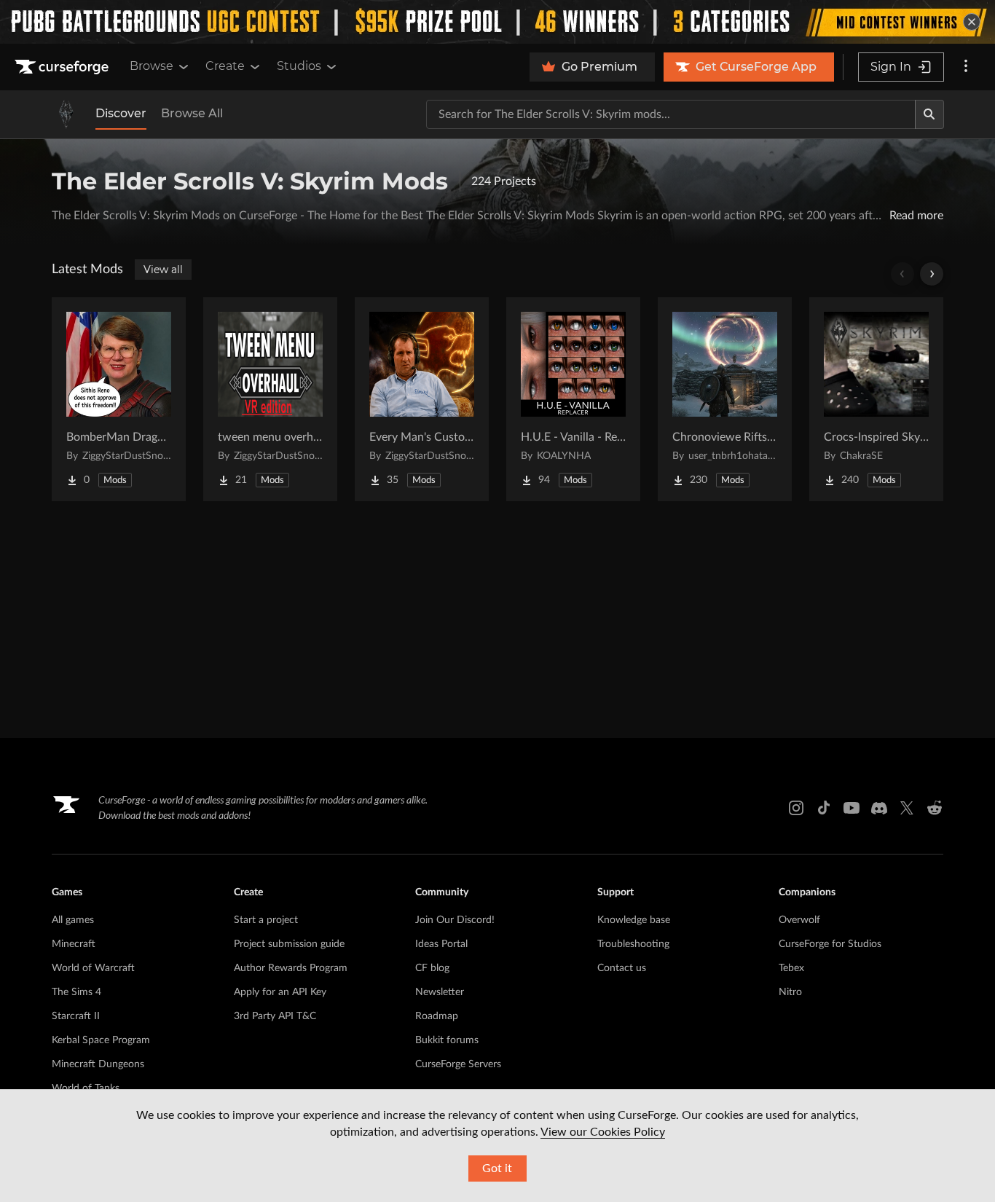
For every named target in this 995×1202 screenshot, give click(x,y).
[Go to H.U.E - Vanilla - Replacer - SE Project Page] (573, 399)
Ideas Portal (441, 944)
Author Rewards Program (290, 968)
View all (163, 269)
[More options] (965, 67)
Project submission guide (289, 944)
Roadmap (436, 1016)
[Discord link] (879, 808)
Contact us (621, 968)
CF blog (432, 968)
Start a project (266, 920)
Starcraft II (76, 1016)
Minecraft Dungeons (98, 1064)
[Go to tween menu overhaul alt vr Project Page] (270, 399)
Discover (120, 113)
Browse (151, 66)
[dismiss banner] (971, 22)
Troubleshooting (633, 944)
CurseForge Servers (458, 1064)
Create (225, 66)
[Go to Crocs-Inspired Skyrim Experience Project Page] (876, 399)
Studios (299, 66)
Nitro (790, 992)
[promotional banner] (497, 22)
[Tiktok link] (824, 808)
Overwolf (799, 920)
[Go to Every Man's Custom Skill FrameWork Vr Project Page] (422, 399)
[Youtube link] (851, 808)
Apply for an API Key (280, 992)
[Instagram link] (796, 808)
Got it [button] (497, 1168)
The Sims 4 (76, 992)
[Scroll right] (931, 274)
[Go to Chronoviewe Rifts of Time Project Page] (725, 399)
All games (73, 920)
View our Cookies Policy (602, 1132)
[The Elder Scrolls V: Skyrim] (66, 114)
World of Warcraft (93, 968)
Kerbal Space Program (101, 1040)
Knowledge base (633, 920)
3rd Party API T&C (275, 1016)
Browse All (192, 113)
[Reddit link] (934, 808)
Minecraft (73, 944)
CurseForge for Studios (830, 944)
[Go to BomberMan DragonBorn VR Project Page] (119, 399)
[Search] (929, 114)
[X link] (907, 808)
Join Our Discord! (455, 920)
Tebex (791, 968)
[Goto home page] (63, 67)
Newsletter (439, 992)
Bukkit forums (447, 1040)
